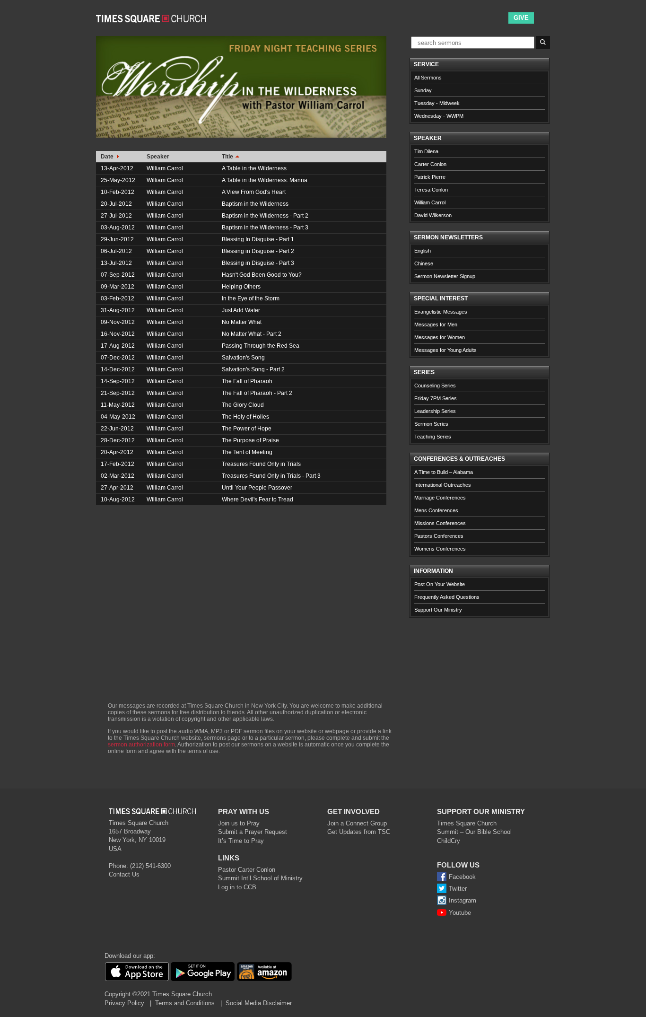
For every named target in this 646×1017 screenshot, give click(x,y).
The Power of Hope (246, 428)
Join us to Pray (239, 823)
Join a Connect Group (357, 823)
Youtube (460, 912)
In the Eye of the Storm (250, 298)
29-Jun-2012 (117, 239)
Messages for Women (439, 337)
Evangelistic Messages (440, 312)
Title (228, 156)
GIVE (521, 17)
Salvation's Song (243, 357)
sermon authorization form (141, 744)
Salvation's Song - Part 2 (253, 369)
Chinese (423, 263)
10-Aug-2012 (118, 499)
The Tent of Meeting (247, 452)
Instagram (462, 900)
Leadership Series (435, 411)
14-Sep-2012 (118, 381)
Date (108, 156)
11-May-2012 (118, 405)
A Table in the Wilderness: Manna (264, 180)
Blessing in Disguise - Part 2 (258, 251)
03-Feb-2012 (117, 298)
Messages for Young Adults (445, 350)
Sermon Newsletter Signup (444, 276)
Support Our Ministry (438, 610)
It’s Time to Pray (241, 840)
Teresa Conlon (431, 190)
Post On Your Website (439, 584)
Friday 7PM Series (435, 398)
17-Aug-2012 (118, 345)
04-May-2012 (118, 416)
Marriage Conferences (440, 497)
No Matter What (242, 322)
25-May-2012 (118, 180)
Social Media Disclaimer (259, 1003)
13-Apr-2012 (117, 168)
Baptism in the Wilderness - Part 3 (265, 227)
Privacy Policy (124, 1003)
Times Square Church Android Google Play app (203, 971)
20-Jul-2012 (116, 204)
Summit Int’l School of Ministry (260, 878)
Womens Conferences (440, 549)
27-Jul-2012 (116, 215)
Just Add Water (241, 310)
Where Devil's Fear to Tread (257, 499)
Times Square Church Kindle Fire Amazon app (264, 971)
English (422, 251)
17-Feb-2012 (117, 464)
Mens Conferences (436, 510)
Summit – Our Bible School (474, 831)
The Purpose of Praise (250, 440)
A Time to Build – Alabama (443, 472)
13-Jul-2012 (116, 263)
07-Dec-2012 (118, 357)
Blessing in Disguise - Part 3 (258, 263)
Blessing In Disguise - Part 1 (258, 239)
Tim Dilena (426, 151)
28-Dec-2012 (118, 440)
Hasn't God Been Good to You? (262, 275)
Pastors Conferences (438, 536)
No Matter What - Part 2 (251, 334)
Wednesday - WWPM (438, 116)
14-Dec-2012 (118, 369)
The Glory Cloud (243, 405)
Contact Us (124, 874)
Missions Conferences (440, 523)
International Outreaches (442, 485)
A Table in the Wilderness (254, 168)
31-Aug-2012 (118, 310)
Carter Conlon (430, 164)
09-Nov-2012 (118, 322)
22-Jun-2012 (117, 428)
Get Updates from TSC (358, 831)
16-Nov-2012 (118, 334)
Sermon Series (431, 424)
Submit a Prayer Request (252, 831)
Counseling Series (435, 385)
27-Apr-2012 (117, 487)
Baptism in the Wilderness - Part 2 (265, 215)
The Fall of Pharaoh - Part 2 (257, 393)
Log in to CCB (237, 887)
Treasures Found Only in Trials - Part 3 (271, 476)
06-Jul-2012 (116, 251)
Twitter (458, 888)
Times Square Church (467, 823)
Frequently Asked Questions (447, 597)
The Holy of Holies (245, 416)
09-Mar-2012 (117, 286)
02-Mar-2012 (117, 476)
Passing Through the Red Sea (260, 345)
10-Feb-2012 (117, 192)
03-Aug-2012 (118, 227)
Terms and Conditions (185, 1003)
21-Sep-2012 (118, 393)
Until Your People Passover (257, 487)
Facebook (462, 876)
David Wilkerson (433, 215)
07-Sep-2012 (118, 275)
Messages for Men (435, 324)
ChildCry (448, 840)
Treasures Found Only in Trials (261, 464)
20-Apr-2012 (117, 452)
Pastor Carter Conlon (246, 869)
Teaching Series (432, 436)
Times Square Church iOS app (137, 971)
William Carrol (165, 168)
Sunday (423, 90)
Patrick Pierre (429, 177)
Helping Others (241, 286)
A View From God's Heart (254, 192)
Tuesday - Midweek (437, 103)
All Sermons (428, 77)
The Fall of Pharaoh (247, 381)
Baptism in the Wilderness (255, 204)
